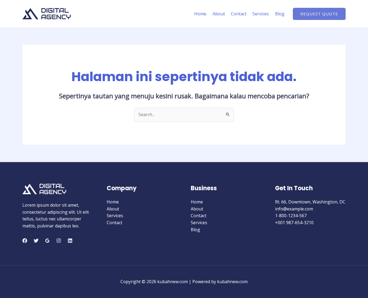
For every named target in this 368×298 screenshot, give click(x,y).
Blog (279, 14)
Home (200, 14)
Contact (239, 14)
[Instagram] (58, 240)
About (219, 14)
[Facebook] (24, 240)
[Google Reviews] (47, 240)
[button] (319, 14)
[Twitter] (36, 240)
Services (260, 14)
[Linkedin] (70, 240)
